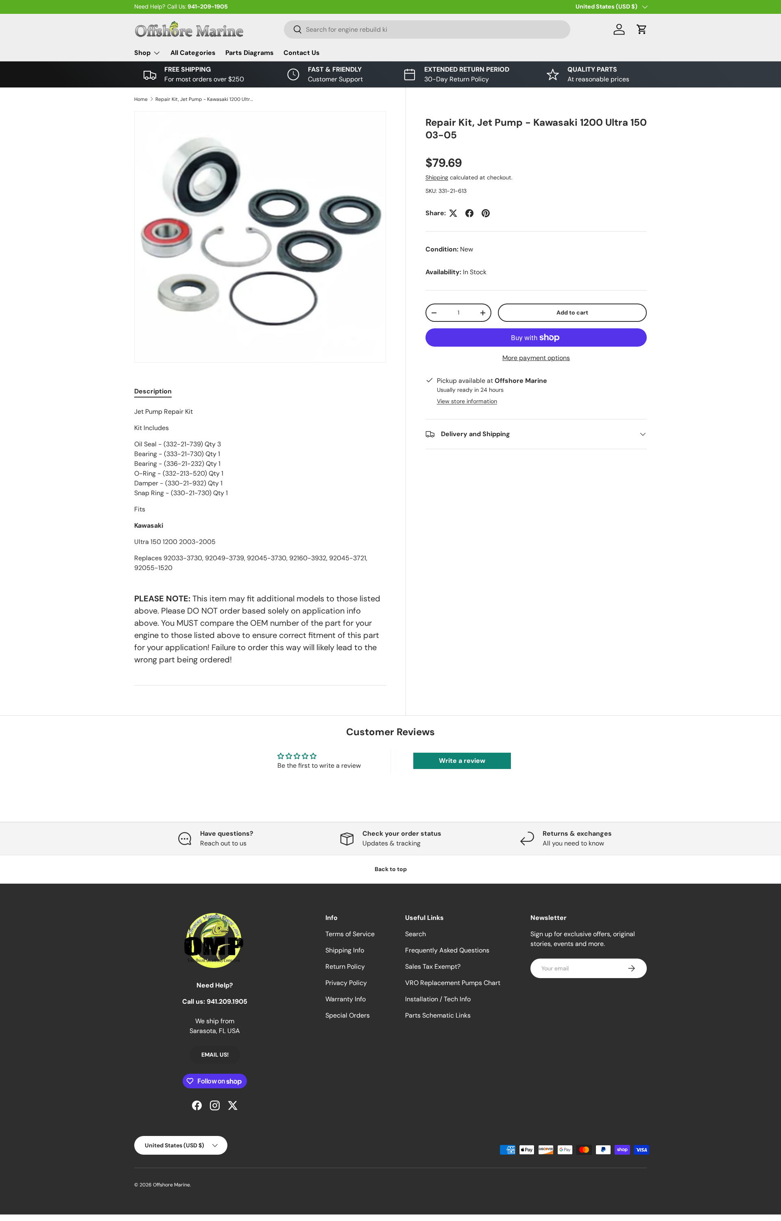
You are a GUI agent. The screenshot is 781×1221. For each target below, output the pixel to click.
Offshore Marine (171, 1185)
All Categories (193, 52)
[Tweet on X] (453, 213)
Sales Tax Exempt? (432, 966)
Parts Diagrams (249, 52)
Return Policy (345, 966)
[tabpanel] (260, 490)
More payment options (536, 358)
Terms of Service (350, 934)
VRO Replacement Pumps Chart (452, 983)
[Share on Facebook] (469, 213)
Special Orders (347, 1015)
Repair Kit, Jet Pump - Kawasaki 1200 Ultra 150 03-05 (204, 99)
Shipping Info (344, 950)
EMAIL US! (215, 1054)
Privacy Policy (346, 983)
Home (141, 99)
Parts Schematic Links (438, 1015)
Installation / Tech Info (438, 999)
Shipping (436, 177)
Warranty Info (345, 999)
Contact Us (302, 52)
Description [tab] (153, 391)
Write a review (462, 760)
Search (415, 934)
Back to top (391, 869)
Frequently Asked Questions (447, 950)
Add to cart (572, 312)
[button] (642, 29)
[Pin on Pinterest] (486, 213)
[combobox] (427, 29)
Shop (142, 52)
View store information (467, 401)
